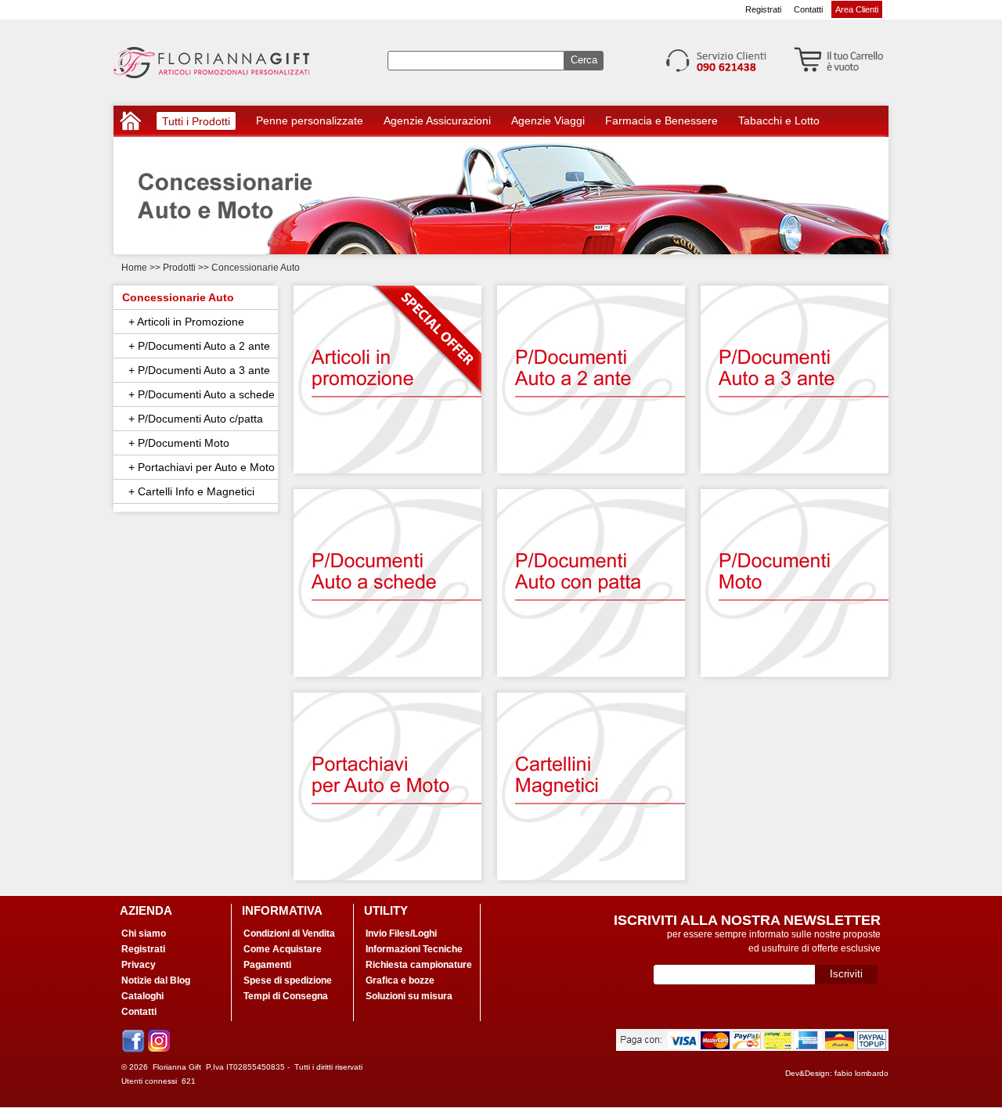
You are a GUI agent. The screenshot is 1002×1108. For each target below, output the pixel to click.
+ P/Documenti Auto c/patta (192, 418)
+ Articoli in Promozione (183, 321)
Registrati (763, 9)
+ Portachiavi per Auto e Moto (198, 467)
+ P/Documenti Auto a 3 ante (196, 370)
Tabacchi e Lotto (779, 120)
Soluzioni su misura (409, 996)
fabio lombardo (861, 1073)
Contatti (808, 9)
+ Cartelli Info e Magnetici (188, 491)
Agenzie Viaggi (548, 120)
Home (134, 267)
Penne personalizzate (309, 120)
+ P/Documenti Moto (175, 443)
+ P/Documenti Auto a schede (198, 394)
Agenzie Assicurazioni (437, 120)
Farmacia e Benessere (661, 120)
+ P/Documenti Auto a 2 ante (196, 346)
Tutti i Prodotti (196, 122)
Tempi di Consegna (285, 996)
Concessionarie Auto (178, 297)
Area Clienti (856, 9)
